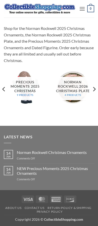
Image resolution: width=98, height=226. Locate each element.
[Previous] (4, 89)
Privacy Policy (50, 211)
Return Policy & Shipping (69, 208)
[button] (82, 9)
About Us (13, 208)
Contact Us (34, 208)
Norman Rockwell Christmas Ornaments (52, 152)
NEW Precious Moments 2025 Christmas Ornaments (52, 171)
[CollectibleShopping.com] (39, 9)
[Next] (94, 89)
